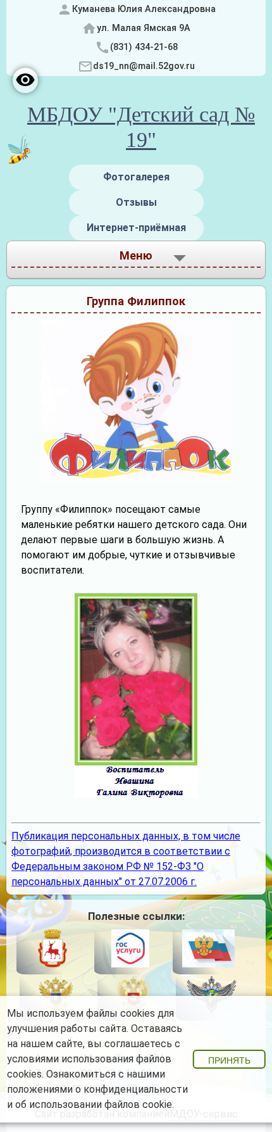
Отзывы (136, 202)
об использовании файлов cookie (93, 1104)
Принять (229, 1060)
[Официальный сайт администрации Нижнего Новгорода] (52, 951)
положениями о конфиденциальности (97, 1089)
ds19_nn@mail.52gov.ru (144, 66)
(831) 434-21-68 (144, 47)
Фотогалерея (136, 177)
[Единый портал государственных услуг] (130, 951)
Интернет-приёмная (136, 228)
